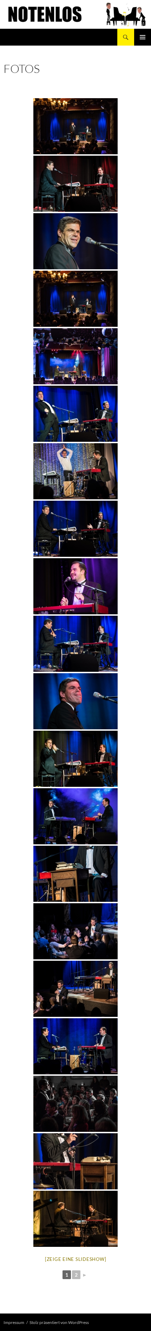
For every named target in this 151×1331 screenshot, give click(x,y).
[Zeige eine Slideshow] (75, 1259)
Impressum (14, 1322)
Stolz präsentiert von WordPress (59, 1322)
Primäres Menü (142, 37)
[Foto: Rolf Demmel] (75, 126)
